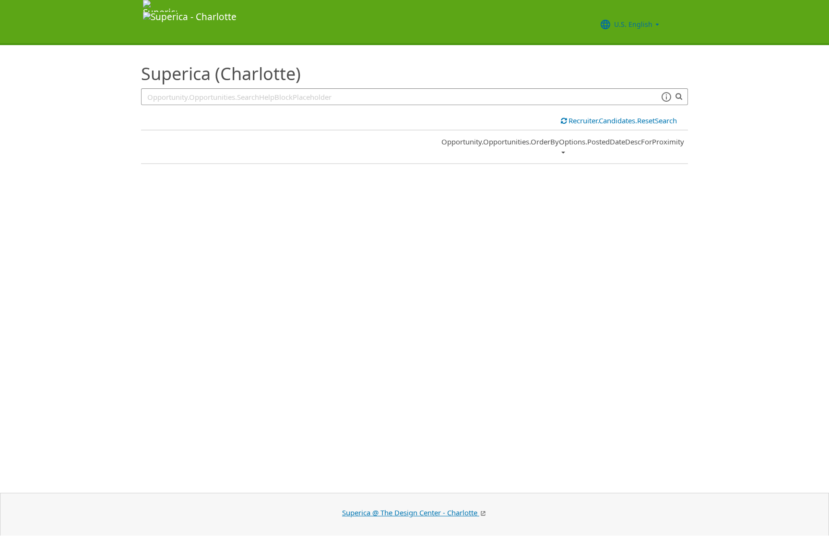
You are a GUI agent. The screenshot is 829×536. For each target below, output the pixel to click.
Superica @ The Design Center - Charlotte (410, 512)
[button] (666, 97)
